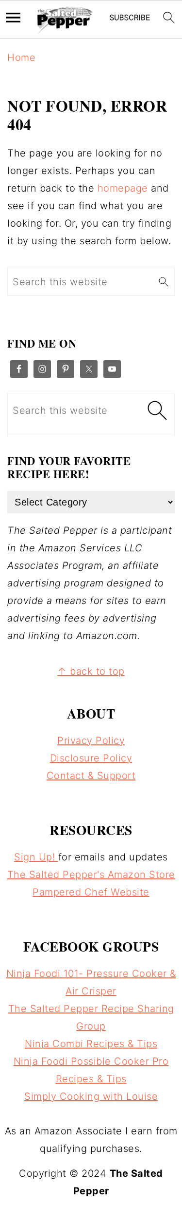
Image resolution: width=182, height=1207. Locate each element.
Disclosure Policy (91, 758)
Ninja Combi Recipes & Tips (91, 1044)
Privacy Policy (91, 740)
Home (21, 57)
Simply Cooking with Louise (91, 1096)
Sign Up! (36, 857)
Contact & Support (91, 775)
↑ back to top (91, 671)
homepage (123, 188)
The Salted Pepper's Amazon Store (91, 874)
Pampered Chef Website (91, 892)
